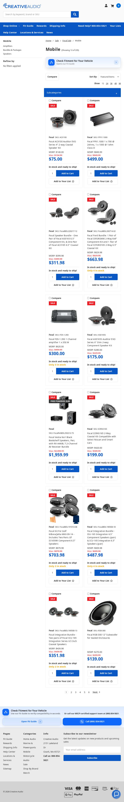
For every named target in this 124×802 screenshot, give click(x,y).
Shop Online (10, 25)
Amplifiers (7, 46)
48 (115, 83)
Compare (52, 76)
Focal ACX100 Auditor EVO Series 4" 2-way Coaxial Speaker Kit (62, 144)
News (49, 32)
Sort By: (93, 76)
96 (120, 83)
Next (95, 692)
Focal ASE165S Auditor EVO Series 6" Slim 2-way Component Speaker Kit (101, 342)
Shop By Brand (30, 768)
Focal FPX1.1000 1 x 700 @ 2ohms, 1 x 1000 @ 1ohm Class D (100, 144)
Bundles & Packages (12, 50)
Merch (26, 772)
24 (107, 83)
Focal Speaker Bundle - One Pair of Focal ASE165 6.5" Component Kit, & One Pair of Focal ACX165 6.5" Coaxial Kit (63, 242)
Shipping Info (57, 25)
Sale (25, 764)
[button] (82, 92)
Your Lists (115, 25)
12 (103, 83)
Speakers (7, 53)
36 (111, 83)
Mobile (26, 751)
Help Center (10, 32)
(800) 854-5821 (112, 713)
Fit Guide (28, 25)
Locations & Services (31, 32)
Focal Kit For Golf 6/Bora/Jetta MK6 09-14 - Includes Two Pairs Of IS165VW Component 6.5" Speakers (62, 537)
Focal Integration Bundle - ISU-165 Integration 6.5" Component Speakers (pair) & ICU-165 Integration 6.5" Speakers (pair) (101, 537)
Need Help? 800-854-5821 (92, 25)
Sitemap (7, 768)
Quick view (64, 119)
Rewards (41, 25)
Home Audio (29, 739)
